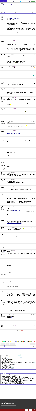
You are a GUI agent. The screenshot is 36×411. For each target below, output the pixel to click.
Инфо (31, 66)
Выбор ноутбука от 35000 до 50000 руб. (7, 368)
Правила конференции (9, 406)
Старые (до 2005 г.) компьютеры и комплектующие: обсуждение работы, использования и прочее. (14, 353)
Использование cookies (4, 407)
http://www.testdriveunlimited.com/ (15, 18)
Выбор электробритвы (4, 361)
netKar (13, 210)
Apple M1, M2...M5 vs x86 (5, 365)
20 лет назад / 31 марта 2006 (11, 40)
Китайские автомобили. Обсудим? (6, 360)
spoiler (16, 330)
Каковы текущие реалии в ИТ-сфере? (6, 367)
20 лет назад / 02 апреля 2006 (11, 121)
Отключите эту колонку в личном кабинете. (6, 396)
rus (34, 330)
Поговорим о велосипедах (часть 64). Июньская (8, 364)
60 (12, 12)
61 (13, 12)
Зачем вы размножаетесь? (5, 356)
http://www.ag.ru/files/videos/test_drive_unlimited (14, 223)
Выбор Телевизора (4, 358)
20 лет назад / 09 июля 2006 (11, 250)
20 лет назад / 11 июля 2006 (11, 285)
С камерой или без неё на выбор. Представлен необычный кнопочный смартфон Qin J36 (13, 381)
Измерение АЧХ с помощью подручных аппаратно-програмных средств (11, 357)
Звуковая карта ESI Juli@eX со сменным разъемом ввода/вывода (10, 355)
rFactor (10, 210)
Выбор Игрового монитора (5, 366)
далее (15, 12)
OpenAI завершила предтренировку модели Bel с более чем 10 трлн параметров (12, 379)
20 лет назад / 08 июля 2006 (11, 220)
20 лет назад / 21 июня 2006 (11, 206)
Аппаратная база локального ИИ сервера (7, 359)
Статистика (16, 406)
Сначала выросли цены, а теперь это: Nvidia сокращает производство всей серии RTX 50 (13, 382)
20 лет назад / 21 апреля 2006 (11, 130)
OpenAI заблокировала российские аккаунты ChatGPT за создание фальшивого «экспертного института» (15, 377)
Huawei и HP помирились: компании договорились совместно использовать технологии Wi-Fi (13, 383)
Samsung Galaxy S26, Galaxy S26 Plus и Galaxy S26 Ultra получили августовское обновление (13, 374)
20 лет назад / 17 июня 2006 (11, 137)
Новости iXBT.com (3, 373)
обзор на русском (17, 210)
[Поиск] (30, 1)
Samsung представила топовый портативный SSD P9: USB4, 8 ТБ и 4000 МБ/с (11, 375)
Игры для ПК (1, 3)
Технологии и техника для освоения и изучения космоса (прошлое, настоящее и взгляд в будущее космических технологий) (17, 362)
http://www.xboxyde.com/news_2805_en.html (13, 133)
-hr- (33, 330)
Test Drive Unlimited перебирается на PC (9, 5)
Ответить (34, 40)
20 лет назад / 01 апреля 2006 (11, 66)
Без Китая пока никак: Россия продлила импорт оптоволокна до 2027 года (11, 376)
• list (23, 330)
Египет (2, 363)
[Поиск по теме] (33, 12)
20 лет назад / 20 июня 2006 (11, 172)
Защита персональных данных (16, 407)
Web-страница (2, 255)
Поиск (13, 406)
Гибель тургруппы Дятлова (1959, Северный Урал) (8, 352)
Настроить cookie (9, 407)
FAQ (14, 406)
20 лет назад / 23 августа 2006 (11, 300)
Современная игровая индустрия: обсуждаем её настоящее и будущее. (11, 354)
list (25, 330)
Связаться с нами (3, 406)
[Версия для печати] (32, 12)
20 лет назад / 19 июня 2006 (11, 165)
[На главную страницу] (3, 1)
